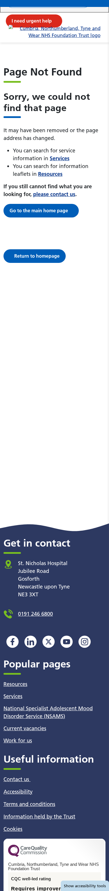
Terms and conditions (29, 804)
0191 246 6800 (35, 613)
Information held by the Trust (39, 816)
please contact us (54, 194)
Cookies (12, 829)
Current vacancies (24, 728)
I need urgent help (32, 21)
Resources (50, 174)
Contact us (17, 779)
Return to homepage (37, 256)
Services (59, 158)
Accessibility (18, 791)
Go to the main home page (39, 210)
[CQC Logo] (27, 855)
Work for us (17, 740)
